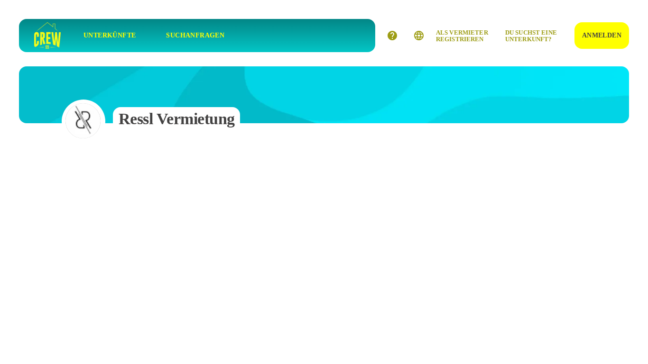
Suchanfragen (195, 35)
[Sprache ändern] (418, 35)
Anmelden (601, 35)
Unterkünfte (109, 35)
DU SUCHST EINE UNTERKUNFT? (531, 36)
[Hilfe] (392, 35)
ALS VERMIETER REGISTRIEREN (462, 36)
